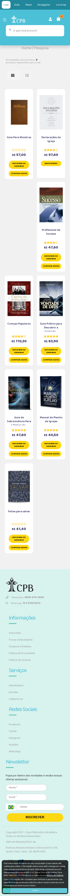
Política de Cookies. (55, 875)
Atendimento (16, 685)
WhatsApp (15, 751)
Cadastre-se (16, 699)
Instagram (14, 738)
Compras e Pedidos (20, 646)
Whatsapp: (25, 603)
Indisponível (51, 163)
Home (26, 48)
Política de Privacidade (22, 653)
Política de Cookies (20, 660)
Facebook (14, 724)
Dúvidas (13, 692)
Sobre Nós (15, 633)
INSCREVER (35, 817)
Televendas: (27, 597)
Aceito (35, 890)
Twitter (13, 731)
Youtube (13, 745)
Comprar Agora (19, 173)
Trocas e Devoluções (21, 640)
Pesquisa (41, 48)
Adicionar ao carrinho (19, 165)
